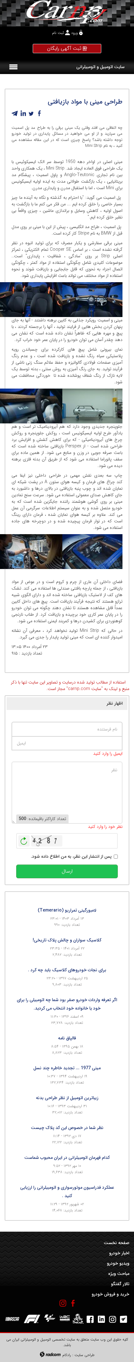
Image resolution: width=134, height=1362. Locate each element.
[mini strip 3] (97, 299)
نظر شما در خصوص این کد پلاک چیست (67, 1127)
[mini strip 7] (37, 299)
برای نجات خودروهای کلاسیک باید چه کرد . (67, 970)
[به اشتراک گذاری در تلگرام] (15, 113)
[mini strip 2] (97, 406)
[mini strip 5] (97, 551)
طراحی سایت (84, 1355)
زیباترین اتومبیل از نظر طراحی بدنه (67, 1097)
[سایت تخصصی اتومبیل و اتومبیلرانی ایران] (67, 11)
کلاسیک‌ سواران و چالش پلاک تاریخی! (67, 940)
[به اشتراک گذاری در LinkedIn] (23, 113)
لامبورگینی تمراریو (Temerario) (67, 910)
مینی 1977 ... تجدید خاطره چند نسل (67, 1068)
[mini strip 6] (37, 406)
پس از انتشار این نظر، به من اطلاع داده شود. (71, 856)
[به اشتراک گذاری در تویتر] (31, 113)
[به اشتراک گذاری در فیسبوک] (39, 113)
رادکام (66, 1355)
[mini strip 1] (37, 551)
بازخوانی (24, 839)
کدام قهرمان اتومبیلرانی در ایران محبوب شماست (67, 1157)
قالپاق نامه (67, 1038)
